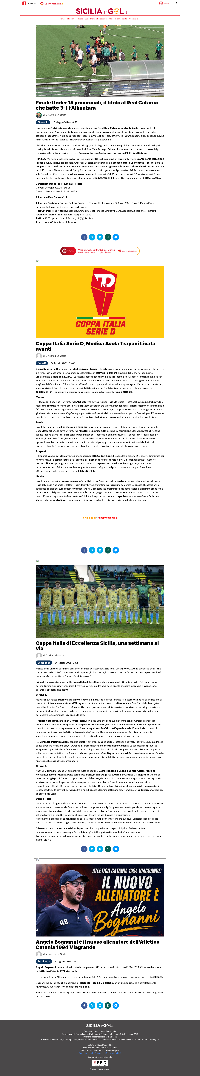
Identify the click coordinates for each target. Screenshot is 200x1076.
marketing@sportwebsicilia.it (109, 1053)
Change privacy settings (100, 1069)
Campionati (83, 18)
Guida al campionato (118, 18)
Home (62, 18)
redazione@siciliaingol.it (109, 1050)
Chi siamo (71, 18)
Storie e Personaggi (98, 18)
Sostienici (133, 18)
